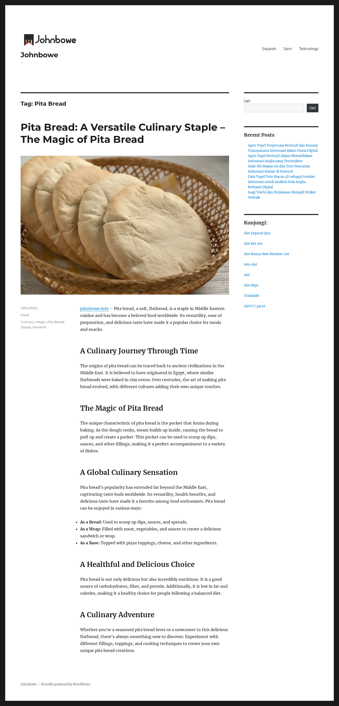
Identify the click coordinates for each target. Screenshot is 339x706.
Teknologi (308, 48)
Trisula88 (251, 296)
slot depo (251, 285)
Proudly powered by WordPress (65, 684)
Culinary (27, 322)
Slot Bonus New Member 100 (266, 254)
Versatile (39, 327)
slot (247, 275)
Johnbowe (39, 55)
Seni (287, 48)
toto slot (250, 264)
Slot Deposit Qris (257, 233)
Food (25, 315)
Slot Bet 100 (253, 244)
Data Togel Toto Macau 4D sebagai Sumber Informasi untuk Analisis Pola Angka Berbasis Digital (281, 182)
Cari (247, 101)
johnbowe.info (94, 308)
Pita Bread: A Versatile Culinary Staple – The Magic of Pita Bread (123, 133)
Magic (41, 322)
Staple (26, 327)
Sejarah (269, 48)
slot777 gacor (255, 306)
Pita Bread (55, 322)
